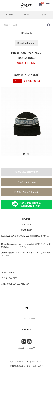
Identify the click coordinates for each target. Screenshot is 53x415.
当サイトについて (16, 362)
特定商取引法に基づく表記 (20, 366)
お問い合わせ (38, 366)
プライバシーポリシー (34, 362)
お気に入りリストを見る (27, 192)
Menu (48, 2)
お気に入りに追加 (27, 182)
